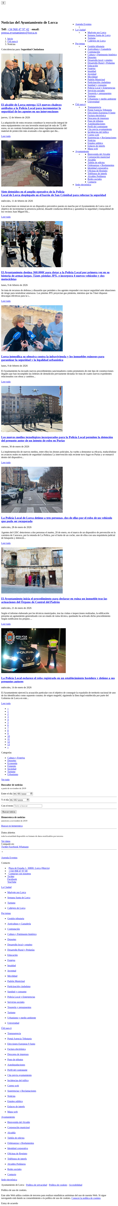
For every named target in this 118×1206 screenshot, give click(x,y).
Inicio (10, 38)
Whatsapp (24, 846)
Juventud (92, 74)
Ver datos (5, 841)
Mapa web (93, 148)
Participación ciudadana (99, 82)
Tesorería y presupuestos (99, 93)
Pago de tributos (95, 121)
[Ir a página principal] (19, 14)
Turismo (92, 38)
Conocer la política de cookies (86, 1198)
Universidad (93, 101)
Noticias (92, 140)
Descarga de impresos (98, 118)
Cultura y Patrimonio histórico (102, 54)
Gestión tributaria (96, 46)
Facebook (14, 846)
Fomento (11, 766)
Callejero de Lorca (97, 40)
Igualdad (92, 71)
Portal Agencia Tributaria (100, 110)
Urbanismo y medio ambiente (102, 99)
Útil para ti (80, 104)
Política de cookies (58, 1185)
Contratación (94, 52)
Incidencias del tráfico (98, 132)
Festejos (91, 68)
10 (8, 736)
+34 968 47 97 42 (18, 29)
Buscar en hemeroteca (12, 826)
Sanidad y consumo (97, 85)
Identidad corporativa (98, 168)
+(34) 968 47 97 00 (18, 871)
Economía (12, 763)
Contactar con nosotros (20, 873)
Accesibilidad (75, 1185)
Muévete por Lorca (97, 32)
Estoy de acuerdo (9, 1203)
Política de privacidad (36, 1185)
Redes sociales (95, 179)
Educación (93, 65)
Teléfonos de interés (97, 173)
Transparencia (94, 107)
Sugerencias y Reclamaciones (102, 137)
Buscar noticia (8, 812)
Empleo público (95, 143)
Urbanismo (12, 774)
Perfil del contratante (98, 126)
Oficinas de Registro (97, 170)
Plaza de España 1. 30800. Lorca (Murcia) (29, 868)
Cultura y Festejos (16, 757)
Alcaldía (92, 159)
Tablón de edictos (96, 162)
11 (8, 739)
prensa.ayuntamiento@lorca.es (19, 32)
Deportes (92, 57)
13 (8, 744)
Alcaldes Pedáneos (97, 176)
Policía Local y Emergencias (101, 87)
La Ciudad (80, 29)
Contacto (92, 182)
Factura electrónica (97, 115)
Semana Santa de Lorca (99, 35)
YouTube (11, 882)
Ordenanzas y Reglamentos (101, 165)
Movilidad (93, 76)
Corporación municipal (99, 157)
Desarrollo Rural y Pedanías (101, 63)
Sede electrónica (83, 184)
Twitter (5, 846)
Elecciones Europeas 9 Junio (101, 112)
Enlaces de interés (96, 146)
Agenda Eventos (83, 24)
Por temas (80, 43)
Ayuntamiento (82, 151)
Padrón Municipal (96, 79)
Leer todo (6, 136)
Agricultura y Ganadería (99, 49)
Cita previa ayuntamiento (100, 129)
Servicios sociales (96, 90)
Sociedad (11, 769)
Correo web (93, 135)
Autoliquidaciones (96, 123)
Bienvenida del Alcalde (99, 154)
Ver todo (5, 779)
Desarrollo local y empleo (100, 60)
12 (8, 741)
